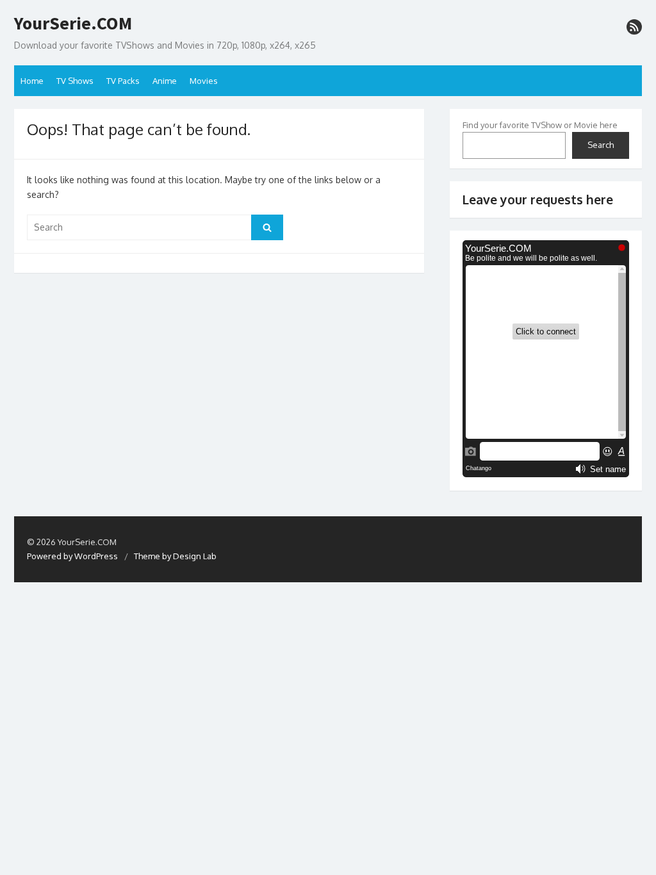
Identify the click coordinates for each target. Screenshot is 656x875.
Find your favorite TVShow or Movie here (540, 125)
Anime (164, 81)
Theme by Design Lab (175, 556)
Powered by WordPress (72, 556)
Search (600, 145)
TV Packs (123, 81)
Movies (204, 81)
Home (32, 81)
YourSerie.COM (73, 24)
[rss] (634, 27)
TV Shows (75, 81)
